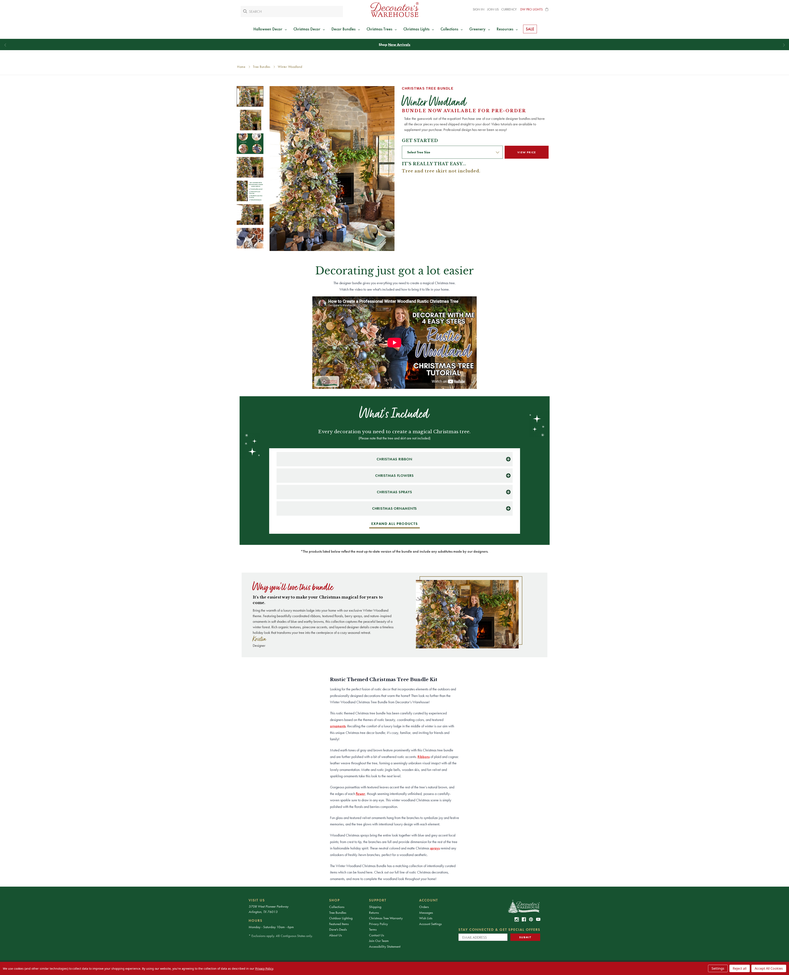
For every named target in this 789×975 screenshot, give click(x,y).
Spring (393, 44)
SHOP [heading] (334, 900)
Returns (374, 912)
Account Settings (430, 924)
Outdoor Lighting (341, 918)
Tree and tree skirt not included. (441, 171)
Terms (373, 929)
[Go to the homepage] (394, 9)
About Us (335, 935)
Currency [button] (509, 9)
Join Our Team (379, 940)
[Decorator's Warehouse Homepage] (523, 906)
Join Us (493, 9)
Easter (408, 44)
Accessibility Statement (384, 946)
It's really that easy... (434, 163)
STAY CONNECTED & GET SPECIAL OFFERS (499, 929)
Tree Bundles (337, 912)
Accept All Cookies (769, 968)
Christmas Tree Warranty (386, 918)
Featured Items (339, 924)
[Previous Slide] (5, 45)
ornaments (338, 726)
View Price (526, 152)
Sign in (478, 9)
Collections (336, 907)
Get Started (420, 140)
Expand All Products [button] (394, 523)
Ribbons (424, 756)
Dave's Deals (338, 929)
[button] (547, 9)
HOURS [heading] (255, 920)
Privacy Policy (378, 924)
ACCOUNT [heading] (428, 900)
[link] (516, 919)
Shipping (375, 907)
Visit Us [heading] (257, 900)
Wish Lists (425, 918)
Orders (424, 907)
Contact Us (376, 935)
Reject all (739, 968)
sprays (435, 848)
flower (360, 793)
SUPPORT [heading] (377, 900)
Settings (718, 968)
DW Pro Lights (531, 9)
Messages (426, 912)
